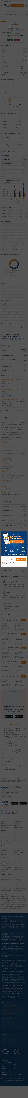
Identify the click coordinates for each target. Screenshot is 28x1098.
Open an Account (21, 559)
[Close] (26, 532)
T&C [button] (6, 563)
